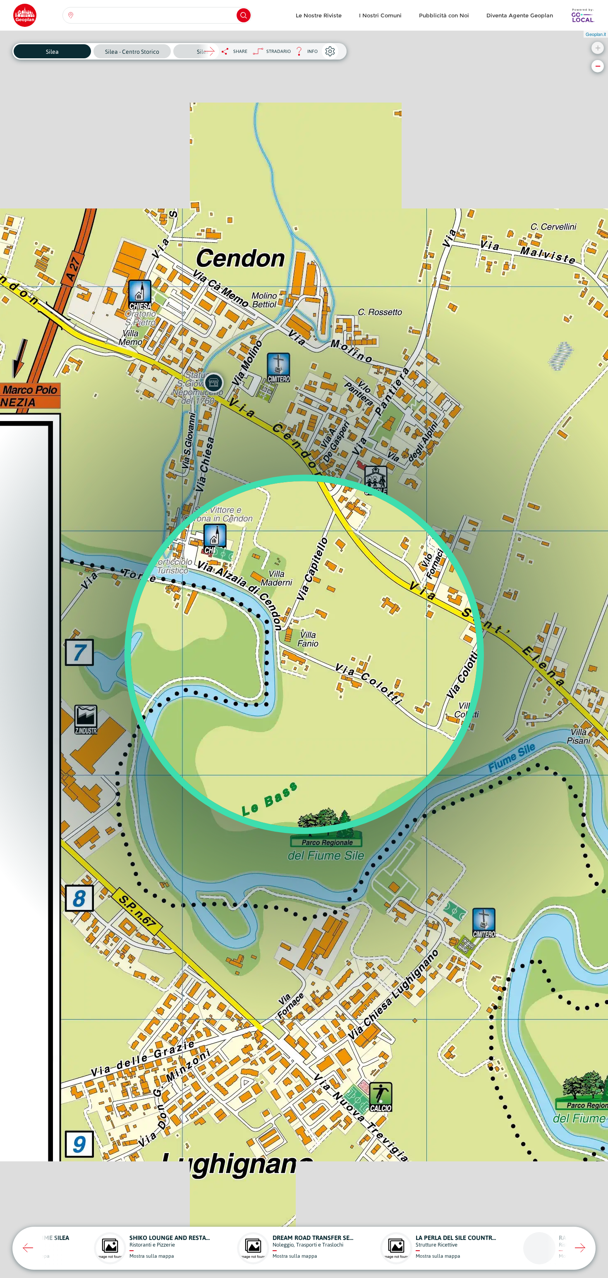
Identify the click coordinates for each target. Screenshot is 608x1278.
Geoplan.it (596, 34)
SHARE (240, 51)
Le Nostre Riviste (319, 15)
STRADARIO (278, 51)
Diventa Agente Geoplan (519, 15)
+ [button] (598, 48)
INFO (304, 54)
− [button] (598, 66)
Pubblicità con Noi (444, 15)
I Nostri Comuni (380, 15)
